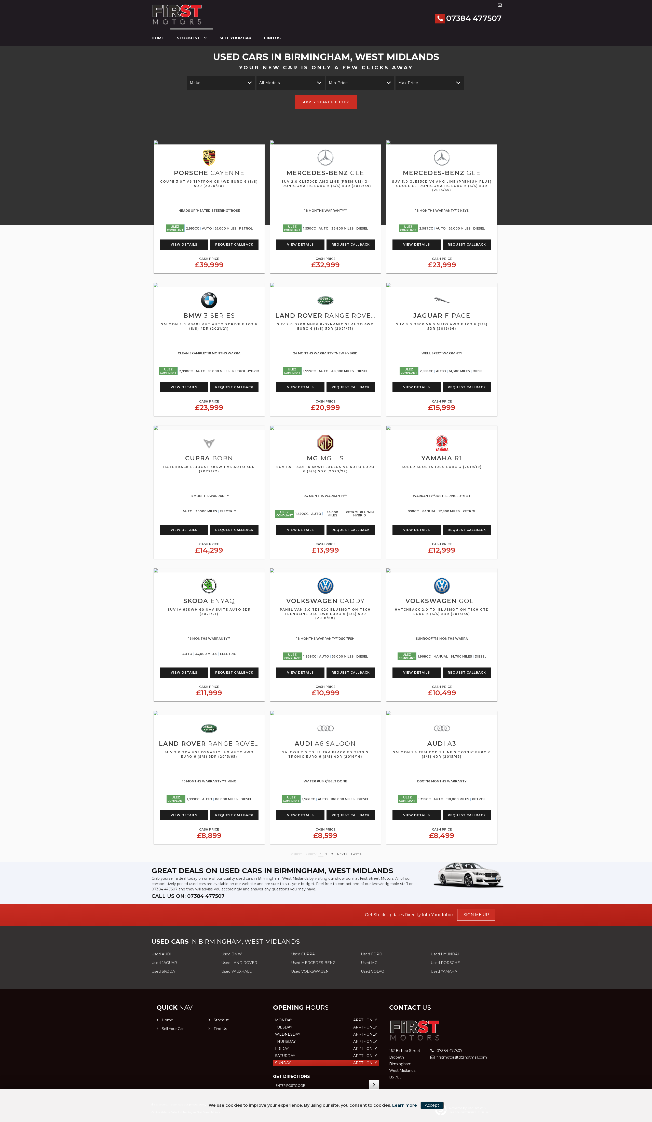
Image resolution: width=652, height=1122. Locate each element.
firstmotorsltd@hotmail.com (461, 1057)
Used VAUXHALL (236, 971)
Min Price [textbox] (338, 83)
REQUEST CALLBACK (234, 244)
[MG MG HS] (325, 428)
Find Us (272, 37)
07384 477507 (474, 18)
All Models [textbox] (269, 83)
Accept (432, 1105)
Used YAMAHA (444, 971)
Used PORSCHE (445, 962)
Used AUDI (161, 954)
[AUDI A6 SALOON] (325, 713)
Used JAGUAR (164, 962)
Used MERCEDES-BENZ (313, 962)
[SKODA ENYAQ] (209, 570)
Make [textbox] (195, 83)
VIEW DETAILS (184, 244)
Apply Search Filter (326, 102)
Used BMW (231, 954)
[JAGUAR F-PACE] (441, 285)
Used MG (369, 962)
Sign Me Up (476, 914)
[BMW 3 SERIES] (209, 285)
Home (158, 37)
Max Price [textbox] (408, 83)
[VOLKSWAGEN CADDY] (325, 570)
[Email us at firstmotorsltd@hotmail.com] (499, 5)
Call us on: (188, 896)
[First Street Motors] (177, 14)
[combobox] (221, 83)
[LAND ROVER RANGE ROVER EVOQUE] (325, 285)
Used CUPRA (303, 954)
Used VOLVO (372, 971)
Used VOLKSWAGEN (310, 971)
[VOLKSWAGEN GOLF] (441, 570)
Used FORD (371, 954)
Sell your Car (235, 37)
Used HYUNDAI (445, 954)
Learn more (404, 1105)
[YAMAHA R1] (441, 428)
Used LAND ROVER (239, 962)
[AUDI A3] (441, 713)
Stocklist (188, 37)
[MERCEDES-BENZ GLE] (325, 142)
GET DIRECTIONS (291, 1076)
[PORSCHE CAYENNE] (209, 142)
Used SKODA (163, 971)
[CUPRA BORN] (209, 428)
